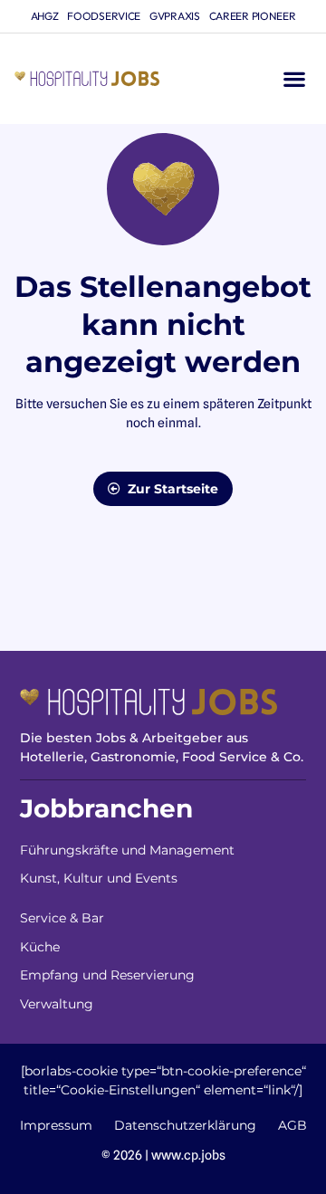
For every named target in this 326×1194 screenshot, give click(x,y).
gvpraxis (174, 16)
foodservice (103, 16)
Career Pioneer (252, 16)
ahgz (45, 16)
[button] (294, 79)
